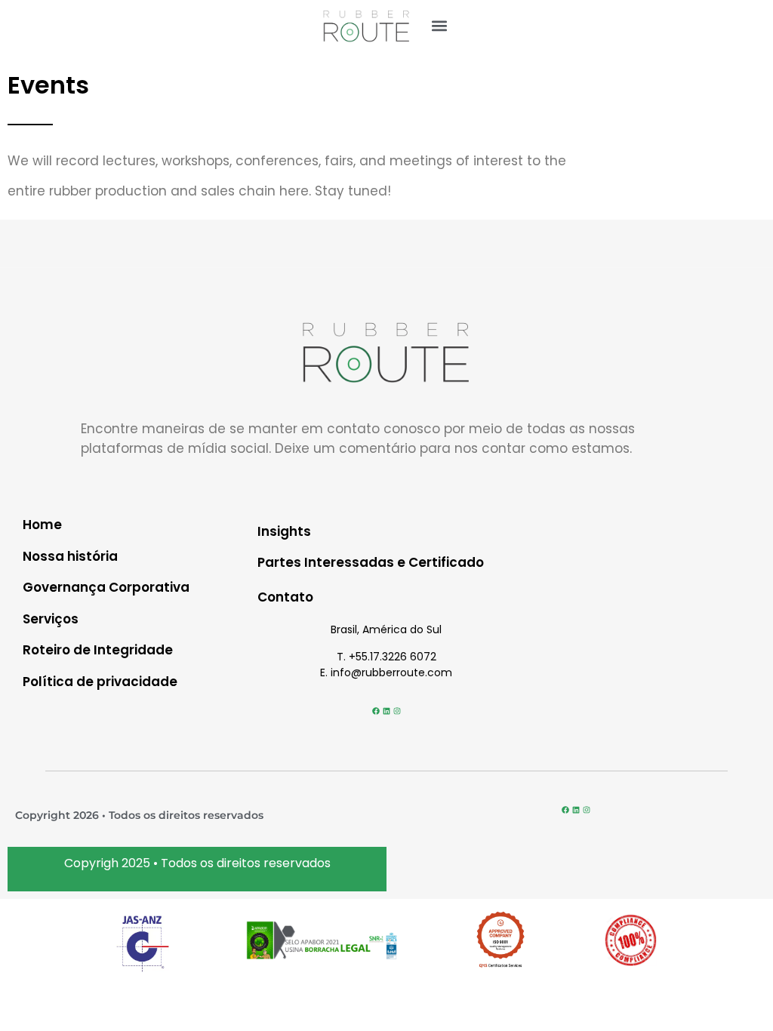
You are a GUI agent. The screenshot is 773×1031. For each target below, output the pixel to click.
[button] (439, 25)
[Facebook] (375, 711)
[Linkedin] (386, 711)
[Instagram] (397, 711)
